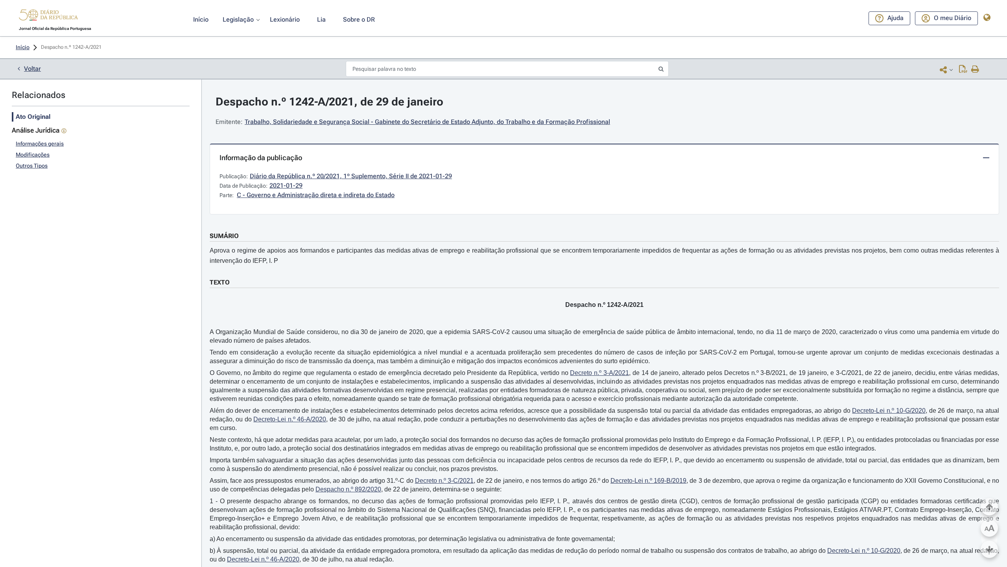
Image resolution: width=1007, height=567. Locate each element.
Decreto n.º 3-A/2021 (599, 372)
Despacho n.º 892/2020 (348, 489)
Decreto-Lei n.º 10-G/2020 (888, 410)
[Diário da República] (48, 16)
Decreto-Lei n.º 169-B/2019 (648, 480)
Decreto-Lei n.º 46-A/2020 (289, 419)
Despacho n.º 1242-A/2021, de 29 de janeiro (329, 101)
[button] (48, 16)
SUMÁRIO (224, 236)
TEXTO (220, 282)
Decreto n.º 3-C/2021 (444, 480)
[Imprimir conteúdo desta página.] (975, 69)
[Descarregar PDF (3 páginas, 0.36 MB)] (963, 69)
